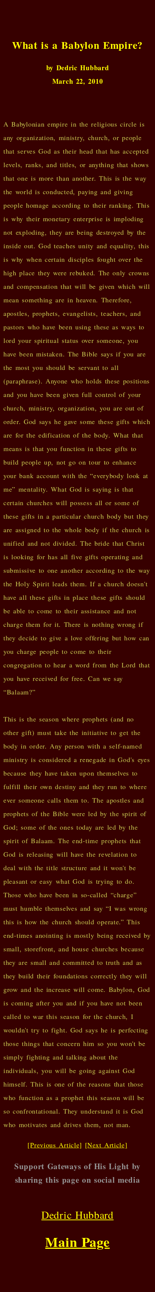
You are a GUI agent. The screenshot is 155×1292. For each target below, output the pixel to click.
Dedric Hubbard (77, 1214)
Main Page (77, 1241)
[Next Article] (106, 1144)
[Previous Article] (54, 1144)
